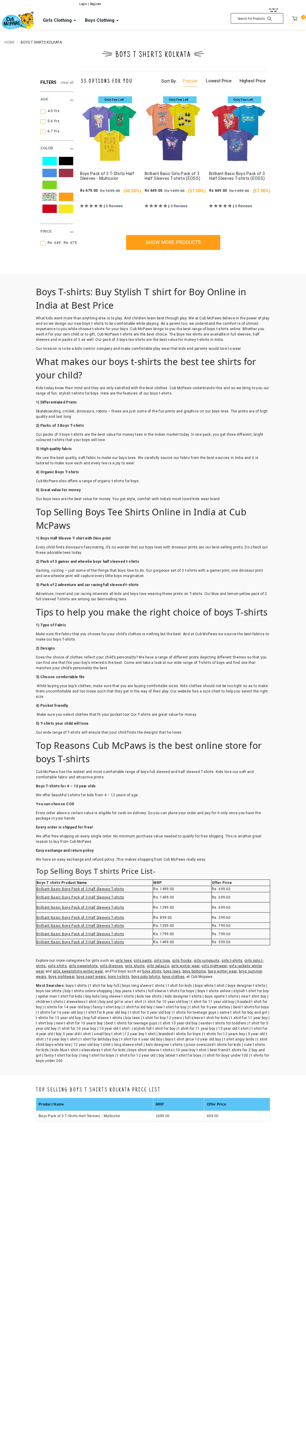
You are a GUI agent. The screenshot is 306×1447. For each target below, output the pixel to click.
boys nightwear (61, 977)
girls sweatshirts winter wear (78, 971)
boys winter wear (222, 971)
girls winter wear (185, 966)
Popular (190, 81)
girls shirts (57, 966)
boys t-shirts (118, 977)
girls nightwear (214, 966)
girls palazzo (158, 966)
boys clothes (173, 977)
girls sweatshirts (83, 966)
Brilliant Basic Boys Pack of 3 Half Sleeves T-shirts (80, 889)
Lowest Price (219, 81)
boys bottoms (194, 971)
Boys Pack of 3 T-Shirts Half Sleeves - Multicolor (79, 1116)
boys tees (171, 971)
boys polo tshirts (145, 977)
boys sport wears (91, 977)
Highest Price (253, 81)
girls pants (143, 961)
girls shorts (135, 966)
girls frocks (182, 961)
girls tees (123, 961)
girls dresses (111, 966)
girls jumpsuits (207, 961)
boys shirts (151, 971)
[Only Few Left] (108, 130)
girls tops (162, 961)
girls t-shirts (231, 961)
